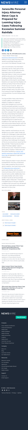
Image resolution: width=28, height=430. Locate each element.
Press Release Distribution (8, 325)
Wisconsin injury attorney (11, 168)
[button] (25, 2)
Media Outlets (5, 370)
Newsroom (4, 364)
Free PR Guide (21, 317)
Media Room (4, 339)
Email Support (5, 377)
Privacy (14, 393)
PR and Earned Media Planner (9, 366)
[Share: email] (10, 50)
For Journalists (5, 362)
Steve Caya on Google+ (10, 222)
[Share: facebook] (2, 50)
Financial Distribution (6, 327)
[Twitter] (4, 390)
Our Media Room (5, 354)
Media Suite (4, 329)
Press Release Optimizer (7, 343)
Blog (2, 350)
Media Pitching (5, 333)
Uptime (19, 393)
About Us (3, 348)
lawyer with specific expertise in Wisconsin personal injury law (13, 153)
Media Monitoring (5, 335)
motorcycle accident (14, 214)
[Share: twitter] (5, 50)
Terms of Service (6, 393)
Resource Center (5, 360)
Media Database (5, 331)
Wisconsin (16, 216)
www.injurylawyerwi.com (9, 57)
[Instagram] (8, 390)
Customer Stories (5, 352)
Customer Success (6, 341)
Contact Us (4, 375)
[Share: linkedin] (8, 50)
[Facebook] (2, 390)
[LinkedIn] (6, 390)
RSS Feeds (4, 368)
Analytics (3, 337)
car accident (5, 214)
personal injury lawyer (7, 216)
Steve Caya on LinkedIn (10, 225)
